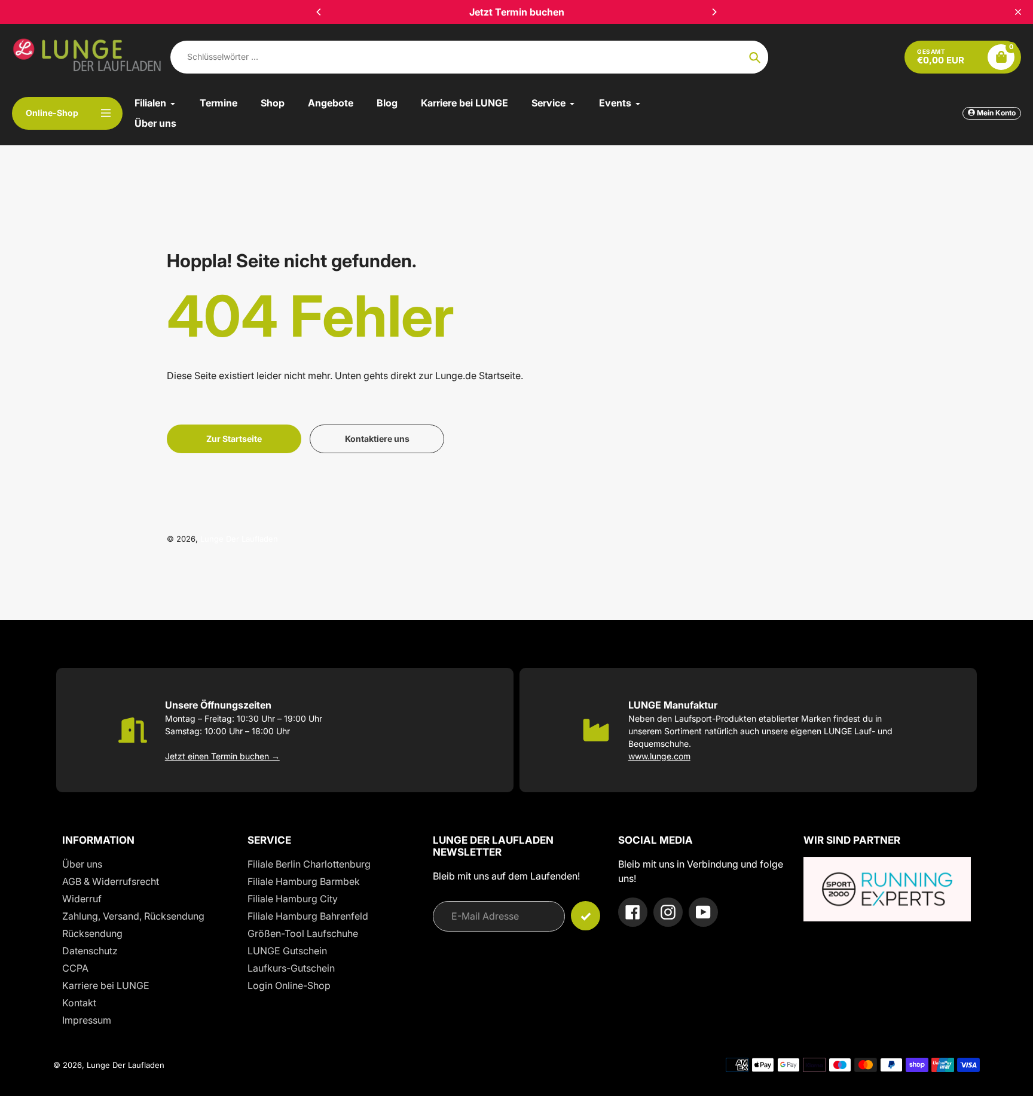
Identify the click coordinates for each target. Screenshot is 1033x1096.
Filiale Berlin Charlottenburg (309, 864)
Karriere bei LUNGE (105, 985)
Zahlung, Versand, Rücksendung (133, 916)
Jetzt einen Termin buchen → (222, 756)
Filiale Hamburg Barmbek (303, 881)
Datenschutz (90, 951)
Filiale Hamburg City (292, 899)
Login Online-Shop (289, 985)
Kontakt (79, 1003)
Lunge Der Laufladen (239, 539)
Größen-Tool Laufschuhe (302, 933)
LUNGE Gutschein (287, 951)
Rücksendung (92, 933)
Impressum (86, 1020)
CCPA (75, 968)
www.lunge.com (659, 756)
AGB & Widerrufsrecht (110, 881)
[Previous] (319, 12)
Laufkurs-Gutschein (291, 968)
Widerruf (82, 899)
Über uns (82, 864)
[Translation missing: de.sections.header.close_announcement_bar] (1018, 12)
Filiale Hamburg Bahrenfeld (307, 916)
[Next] (714, 12)
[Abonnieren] (585, 915)
